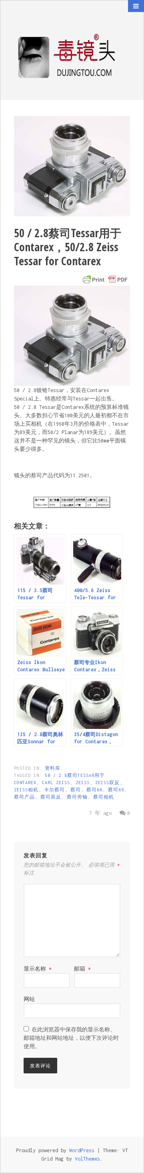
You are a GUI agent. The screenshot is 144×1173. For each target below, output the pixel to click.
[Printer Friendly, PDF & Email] (105, 280)
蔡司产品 (24, 797)
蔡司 (75, 789)
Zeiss (83, 782)
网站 (29, 999)
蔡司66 (94, 789)
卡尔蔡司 (54, 789)
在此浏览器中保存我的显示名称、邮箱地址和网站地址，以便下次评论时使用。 (71, 1038)
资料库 (52, 768)
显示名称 (38, 969)
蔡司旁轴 (77, 797)
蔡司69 (116, 789)
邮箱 (82, 969)
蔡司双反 (50, 797)
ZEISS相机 (26, 789)
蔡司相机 (103, 797)
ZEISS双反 (107, 782)
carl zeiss (56, 782)
